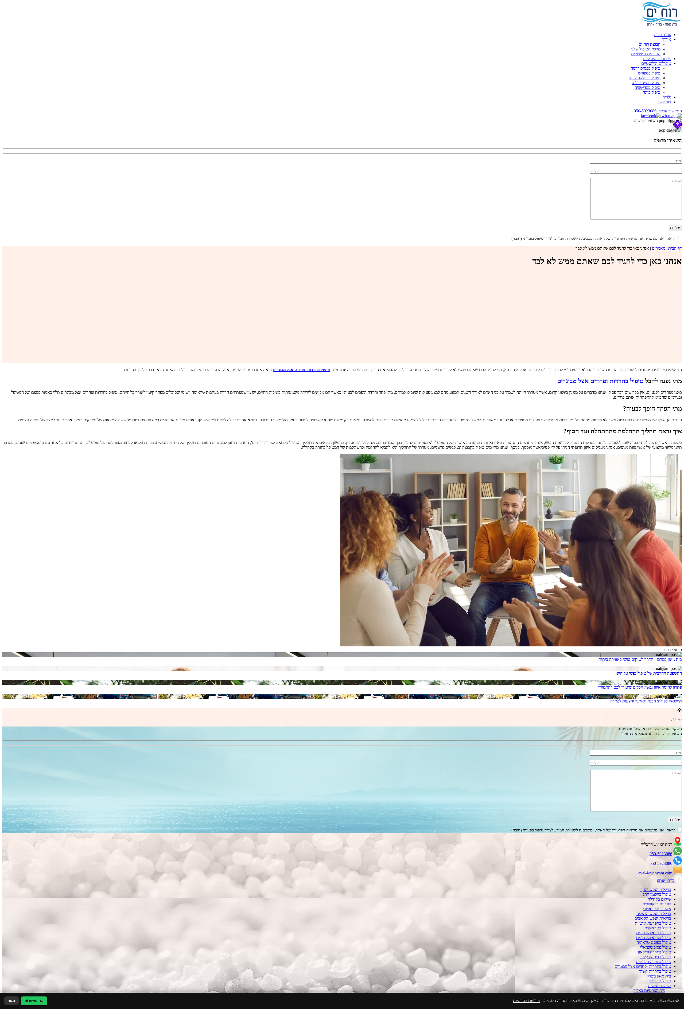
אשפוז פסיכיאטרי (657, 908)
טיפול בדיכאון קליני (655, 957)
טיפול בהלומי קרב (657, 894)
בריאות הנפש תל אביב (653, 918)
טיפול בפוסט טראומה (653, 942)
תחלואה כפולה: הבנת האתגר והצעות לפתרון (646, 701)
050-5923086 (661, 853)
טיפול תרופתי (660, 981)
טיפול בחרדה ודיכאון (654, 952)
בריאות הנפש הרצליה (653, 913)
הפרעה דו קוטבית (656, 904)
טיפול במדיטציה (647, 87)
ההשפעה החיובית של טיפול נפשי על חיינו (649, 673)
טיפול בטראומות (657, 928)
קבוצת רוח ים (649, 44)
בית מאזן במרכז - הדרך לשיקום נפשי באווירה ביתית (640, 659)
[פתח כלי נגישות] (677, 124)
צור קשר (664, 102)
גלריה (666, 97)
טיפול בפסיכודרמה (645, 68)
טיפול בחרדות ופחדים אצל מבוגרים (600, 381)
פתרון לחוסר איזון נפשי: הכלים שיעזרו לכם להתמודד (640, 687)
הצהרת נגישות (659, 985)
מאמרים (658, 248)
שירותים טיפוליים (657, 58)
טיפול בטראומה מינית (653, 933)
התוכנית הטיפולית (645, 54)
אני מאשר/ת (34, 1001)
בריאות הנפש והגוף (655, 889)
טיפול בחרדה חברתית (653, 961)
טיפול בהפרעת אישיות (653, 923)
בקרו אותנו (666, 880)
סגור (11, 1001)
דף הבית (675, 248)
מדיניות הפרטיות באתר (652, 990)
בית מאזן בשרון (659, 976)
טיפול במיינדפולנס (646, 82)
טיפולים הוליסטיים (656, 63)
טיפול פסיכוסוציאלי (655, 947)
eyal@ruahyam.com (655, 873)
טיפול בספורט (649, 73)
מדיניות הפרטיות (625, 238)
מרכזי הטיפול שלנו (645, 49)
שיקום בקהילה (659, 899)
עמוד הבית (662, 34)
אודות (666, 39)
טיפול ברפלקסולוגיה (644, 78)
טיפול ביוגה (651, 92)
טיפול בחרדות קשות (655, 971)
